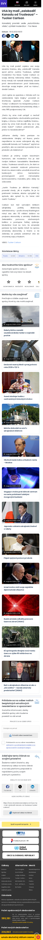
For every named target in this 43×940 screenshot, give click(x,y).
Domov (3, 869)
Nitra (30, 878)
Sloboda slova (6, 881)
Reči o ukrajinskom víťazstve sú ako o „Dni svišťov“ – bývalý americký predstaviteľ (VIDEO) (20, 688)
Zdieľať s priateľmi (6, 890)
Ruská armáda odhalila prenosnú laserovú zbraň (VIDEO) (18, 620)
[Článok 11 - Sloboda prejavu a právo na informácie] (20, 833)
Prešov (31, 881)
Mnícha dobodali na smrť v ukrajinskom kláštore (15, 429)
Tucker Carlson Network (20, 878)
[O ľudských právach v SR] (20, 841)
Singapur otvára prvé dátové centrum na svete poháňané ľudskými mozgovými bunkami (20, 494)
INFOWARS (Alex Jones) (20, 881)
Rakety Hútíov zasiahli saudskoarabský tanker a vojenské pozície (19, 333)
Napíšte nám (5, 887)
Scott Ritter (19, 872)
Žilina (30, 890)
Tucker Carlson (14, 242)
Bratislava (32, 872)
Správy (3, 872)
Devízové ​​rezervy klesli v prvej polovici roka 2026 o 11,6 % (20, 365)
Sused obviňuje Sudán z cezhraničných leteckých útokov (18, 397)
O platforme (5, 878)
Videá (3, 875)
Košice (31, 875)
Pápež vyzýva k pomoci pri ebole (18, 558)
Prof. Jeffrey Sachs (20, 884)
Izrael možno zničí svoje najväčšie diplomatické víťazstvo (18, 588)
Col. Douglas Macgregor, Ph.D (20, 869)
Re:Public (18, 887)
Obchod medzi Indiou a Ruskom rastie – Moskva (20, 461)
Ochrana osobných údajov (6, 884)
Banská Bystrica (34, 869)
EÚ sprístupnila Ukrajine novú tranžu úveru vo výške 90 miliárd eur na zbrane (19, 653)
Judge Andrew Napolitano (20, 875)
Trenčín (31, 884)
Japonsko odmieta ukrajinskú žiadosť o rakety (20, 527)
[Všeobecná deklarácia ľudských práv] (20, 848)
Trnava (31, 887)
